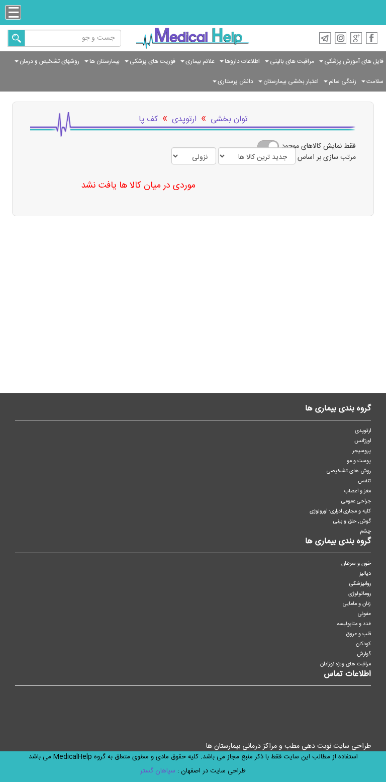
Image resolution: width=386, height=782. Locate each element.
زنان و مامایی (357, 603)
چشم (365, 531)
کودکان (363, 644)
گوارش (364, 654)
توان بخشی (229, 119)
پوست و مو (359, 461)
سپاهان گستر (157, 770)
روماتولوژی (359, 593)
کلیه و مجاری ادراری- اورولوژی (340, 511)
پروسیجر (361, 451)
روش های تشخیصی (349, 471)
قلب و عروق (358, 634)
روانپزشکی (360, 583)
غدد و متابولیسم (354, 624)
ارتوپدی (184, 119)
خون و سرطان (356, 563)
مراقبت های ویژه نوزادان (345, 664)
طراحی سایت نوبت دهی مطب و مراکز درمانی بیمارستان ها (288, 746)
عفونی (364, 614)
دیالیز (365, 573)
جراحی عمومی (356, 501)
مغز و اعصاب (357, 491)
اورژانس (362, 441)
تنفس (364, 481)
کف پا (148, 119)
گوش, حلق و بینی (352, 521)
